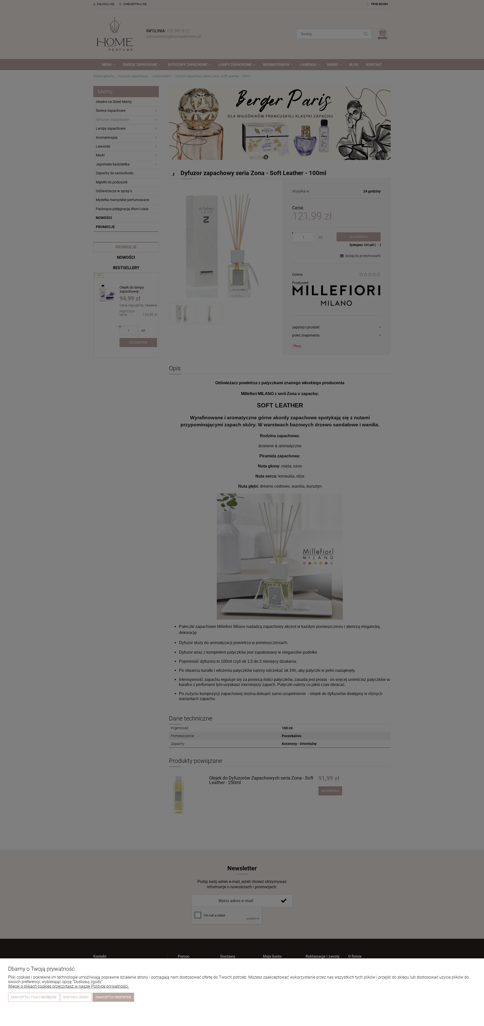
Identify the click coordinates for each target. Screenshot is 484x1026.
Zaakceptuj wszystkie (113, 997)
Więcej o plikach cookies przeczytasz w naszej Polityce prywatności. (68, 986)
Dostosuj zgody (76, 997)
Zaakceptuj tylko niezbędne (34, 997)
